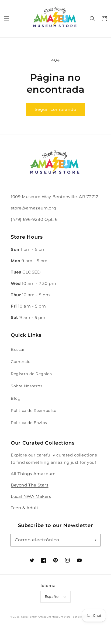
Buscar (18, 349)
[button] (7, 19)
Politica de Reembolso (34, 410)
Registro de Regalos (31, 373)
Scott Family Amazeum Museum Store (46, 616)
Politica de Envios (29, 422)
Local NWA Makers (31, 496)
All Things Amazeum (33, 473)
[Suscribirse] (94, 540)
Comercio (21, 361)
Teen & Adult (24, 507)
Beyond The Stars (29, 485)
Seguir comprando (55, 109)
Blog (15, 398)
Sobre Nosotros (26, 385)
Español (52, 596)
